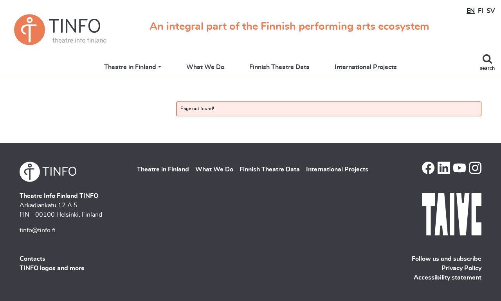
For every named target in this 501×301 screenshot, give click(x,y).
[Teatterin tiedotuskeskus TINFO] (60, 29)
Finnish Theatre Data (279, 67)
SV (491, 11)
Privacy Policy (461, 268)
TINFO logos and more (52, 268)
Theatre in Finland (130, 67)
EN (471, 11)
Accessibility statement (447, 277)
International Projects (366, 67)
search (487, 68)
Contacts (32, 259)
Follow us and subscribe (446, 259)
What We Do (205, 67)
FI (480, 11)
